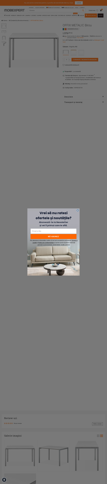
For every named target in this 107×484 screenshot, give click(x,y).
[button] (4, 479)
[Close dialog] (78, 210)
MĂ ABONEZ (53, 236)
